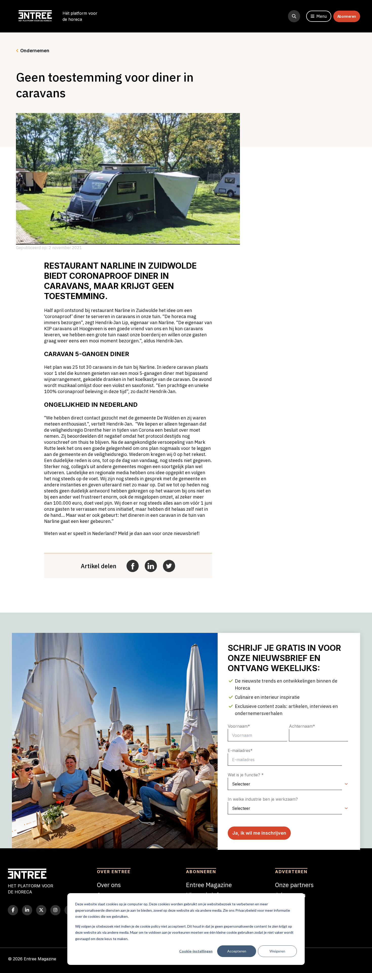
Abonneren (346, 16)
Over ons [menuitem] (109, 885)
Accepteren (236, 951)
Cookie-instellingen (196, 951)
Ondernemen (34, 50)
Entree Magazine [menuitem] (209, 885)
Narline (119, 266)
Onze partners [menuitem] (294, 885)
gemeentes (125, 466)
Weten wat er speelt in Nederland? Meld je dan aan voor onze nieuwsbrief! (122, 533)
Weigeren (277, 951)
